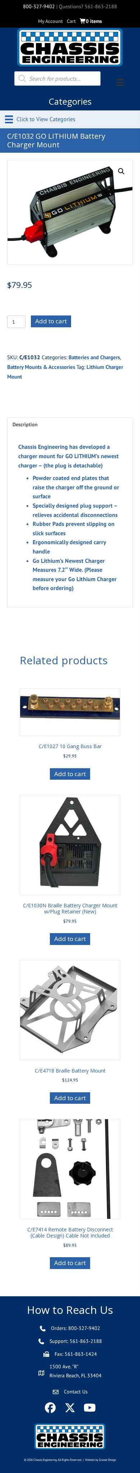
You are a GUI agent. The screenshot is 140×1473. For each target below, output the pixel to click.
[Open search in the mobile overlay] (57, 78)
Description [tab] (25, 424)
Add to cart (51, 321)
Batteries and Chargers (94, 357)
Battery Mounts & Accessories (41, 367)
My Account (50, 21)
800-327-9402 (39, 6)
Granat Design (107, 1460)
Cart (71, 21)
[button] (121, 171)
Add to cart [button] (70, 774)
